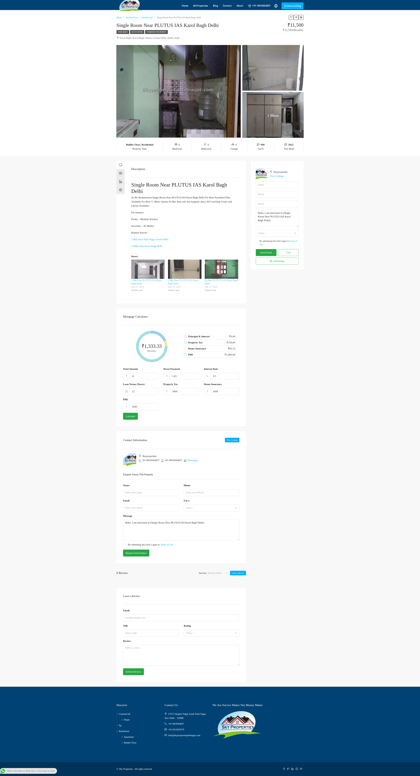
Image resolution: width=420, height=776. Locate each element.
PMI (125, 399)
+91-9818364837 (261, 5)
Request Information (136, 553)
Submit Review (133, 671)
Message (127, 516)
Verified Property (156, 32)
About (240, 5)
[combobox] (212, 507)
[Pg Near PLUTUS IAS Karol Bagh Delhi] (221, 269)
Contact (227, 5)
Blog (215, 5)
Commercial (124, 714)
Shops (126, 720)
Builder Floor (130, 743)
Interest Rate (211, 369)
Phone (187, 485)
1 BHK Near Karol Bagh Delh (146, 246)
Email (126, 500)
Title (125, 625)
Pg (120, 725)
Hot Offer (137, 32)
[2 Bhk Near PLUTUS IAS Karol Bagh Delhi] (184, 269)
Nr (152, 201)
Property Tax (170, 384)
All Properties (200, 5)
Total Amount (130, 369)
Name (126, 485)
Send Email (266, 252)
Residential (124, 731)
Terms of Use (166, 544)
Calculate (130, 416)
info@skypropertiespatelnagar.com (184, 735)
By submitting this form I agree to (150, 544)
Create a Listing (292, 6)
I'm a (186, 500)
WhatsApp (192, 460)
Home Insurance (213, 384)
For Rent (123, 32)
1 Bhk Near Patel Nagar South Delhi (149, 239)
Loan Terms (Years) (134, 384)
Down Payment (171, 369)
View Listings (232, 440)
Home (185, 5)
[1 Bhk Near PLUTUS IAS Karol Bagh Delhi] (148, 269)
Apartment (129, 737)
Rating (187, 625)
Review (127, 641)
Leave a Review (238, 573)
